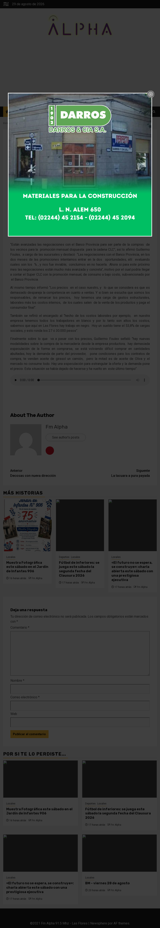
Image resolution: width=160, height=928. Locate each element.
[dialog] (80, 165)
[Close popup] (151, 94)
